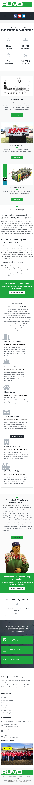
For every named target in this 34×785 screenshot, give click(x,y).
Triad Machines (6, 505)
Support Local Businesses (22, 781)
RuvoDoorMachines (13, 780)
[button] (5, 16)
